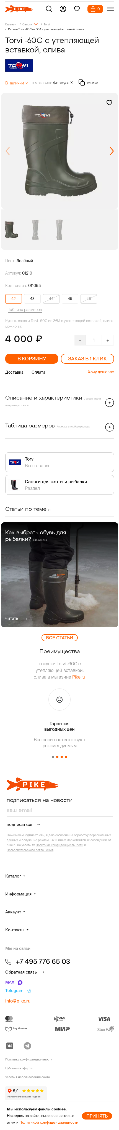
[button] (111, 151)
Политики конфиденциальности (59, 845)
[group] (59, 151)
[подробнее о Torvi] (59, 65)
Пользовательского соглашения (30, 850)
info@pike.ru (17, 1000)
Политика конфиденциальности (29, 1059)
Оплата (38, 372)
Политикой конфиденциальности (48, 1122)
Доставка (14, 372)
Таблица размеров (25, 309)
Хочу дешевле (101, 372)
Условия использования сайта (27, 1077)
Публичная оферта (18, 1068)
